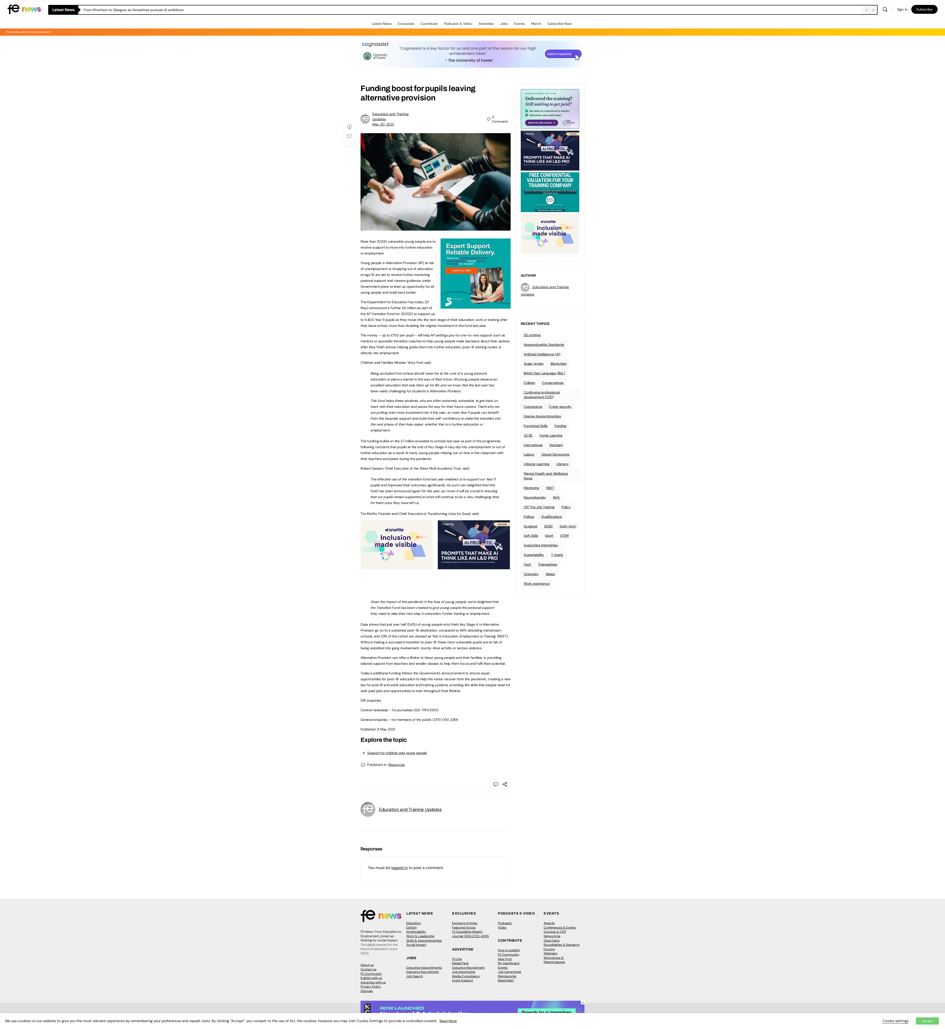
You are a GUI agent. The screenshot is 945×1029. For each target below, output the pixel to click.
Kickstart (556, 445)
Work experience (537, 583)
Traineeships (547, 564)
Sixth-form (568, 526)
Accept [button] (927, 1021)
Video (502, 927)
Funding (560, 426)
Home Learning (551, 435)
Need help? (506, 980)
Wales (550, 574)
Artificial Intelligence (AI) (542, 354)
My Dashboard (508, 963)
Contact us (369, 969)
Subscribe (924, 9)
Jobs (504, 23)
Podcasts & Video (458, 23)
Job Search (414, 976)
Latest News (382, 23)
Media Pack (460, 963)
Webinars (550, 953)
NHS (556, 497)
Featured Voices (464, 927)
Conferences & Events (560, 927)
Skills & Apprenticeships (424, 940)
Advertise (486, 23)
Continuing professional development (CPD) (542, 394)
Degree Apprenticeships (542, 416)
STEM (564, 535)
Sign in (902, 9)
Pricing (457, 959)
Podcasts (505, 923)
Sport (549, 535)
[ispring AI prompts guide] (474, 566)
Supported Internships (541, 545)
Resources (396, 764)
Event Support (462, 980)
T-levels (557, 555)
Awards (549, 923)
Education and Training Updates (410, 809)
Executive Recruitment (422, 972)
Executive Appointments (424, 968)
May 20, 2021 (383, 124)
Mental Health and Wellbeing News (546, 475)
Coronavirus (533, 406)
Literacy (562, 464)
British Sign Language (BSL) (544, 373)
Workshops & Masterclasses (554, 960)
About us (367, 965)
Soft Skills (531, 535)
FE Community (371, 974)
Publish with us (371, 978)
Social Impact (416, 945)
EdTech (411, 927)
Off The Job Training (539, 507)
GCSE (528, 435)
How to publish (509, 950)
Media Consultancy (466, 976)
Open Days (552, 940)
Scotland (530, 526)
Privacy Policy (371, 986)
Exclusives (406, 23)
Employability (416, 932)
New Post (505, 959)
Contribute (429, 23)
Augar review (534, 363)
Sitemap (367, 991)
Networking (552, 936)
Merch (536, 23)
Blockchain (559, 363)
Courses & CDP (555, 932)
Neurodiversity (535, 497)
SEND (548, 526)
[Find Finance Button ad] (550, 108)
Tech (527, 564)
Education (413, 923)
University (531, 574)
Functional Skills (536, 426)
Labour (529, 454)
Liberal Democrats (555, 454)
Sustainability (534, 555)
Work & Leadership (420, 936)
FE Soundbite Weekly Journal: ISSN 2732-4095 (470, 934)
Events (519, 23)
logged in (399, 867)
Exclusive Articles (464, 923)
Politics (529, 516)
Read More (448, 1021)
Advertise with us (373, 982)
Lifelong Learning (537, 464)
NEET (550, 488)
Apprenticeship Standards (544, 344)
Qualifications (551, 516)
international (533, 445)
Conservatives (553, 382)
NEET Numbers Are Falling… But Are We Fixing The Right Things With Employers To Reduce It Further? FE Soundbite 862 (178, 10)
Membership (507, 976)
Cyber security (560, 406)
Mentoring (531, 488)
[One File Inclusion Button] (397, 566)
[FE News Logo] (24, 9)
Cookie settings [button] (895, 1020)
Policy (566, 507)
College (529, 382)
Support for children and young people (397, 753)
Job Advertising (463, 972)
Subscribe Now (560, 23)
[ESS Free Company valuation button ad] (550, 192)
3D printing (532, 335)
